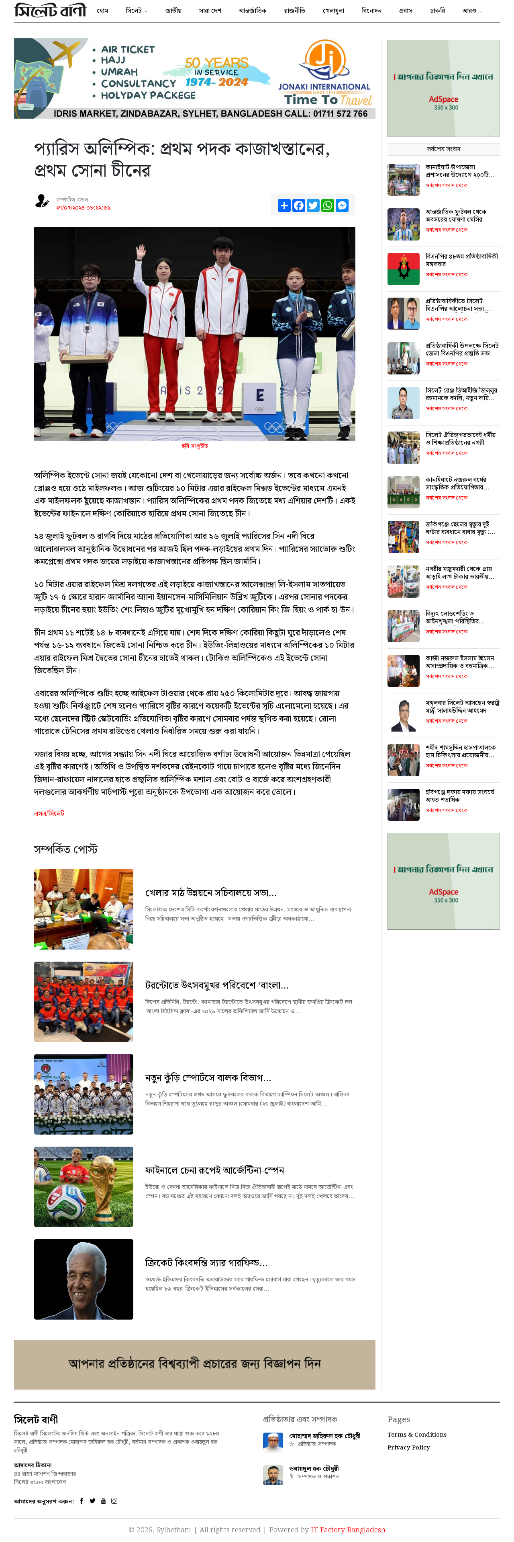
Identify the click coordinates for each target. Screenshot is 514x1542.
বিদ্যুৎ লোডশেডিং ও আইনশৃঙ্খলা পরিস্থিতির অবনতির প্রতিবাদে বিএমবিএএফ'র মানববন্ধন (456, 625)
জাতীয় (173, 11)
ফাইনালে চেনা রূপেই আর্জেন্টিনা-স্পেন (214, 1170)
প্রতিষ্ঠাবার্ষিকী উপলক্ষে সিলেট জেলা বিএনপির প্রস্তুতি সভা (462, 350)
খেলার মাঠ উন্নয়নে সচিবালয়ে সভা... (211, 893)
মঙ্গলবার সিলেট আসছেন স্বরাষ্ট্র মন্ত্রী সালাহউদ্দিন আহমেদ (463, 707)
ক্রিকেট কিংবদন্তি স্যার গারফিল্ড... (206, 1263)
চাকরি (437, 11)
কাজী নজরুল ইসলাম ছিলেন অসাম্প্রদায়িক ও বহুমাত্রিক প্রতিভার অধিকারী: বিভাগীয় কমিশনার (460, 670)
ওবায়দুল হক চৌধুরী (314, 1469)
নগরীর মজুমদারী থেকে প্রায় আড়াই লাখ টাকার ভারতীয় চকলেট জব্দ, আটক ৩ (459, 577)
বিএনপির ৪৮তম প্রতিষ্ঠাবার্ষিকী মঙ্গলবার (462, 260)
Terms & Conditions (417, 1435)
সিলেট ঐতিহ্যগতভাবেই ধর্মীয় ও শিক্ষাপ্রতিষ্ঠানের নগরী (461, 439)
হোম (102, 11)
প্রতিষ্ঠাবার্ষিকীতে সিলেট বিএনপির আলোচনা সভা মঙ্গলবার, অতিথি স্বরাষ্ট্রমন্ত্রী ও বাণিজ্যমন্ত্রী (461, 313)
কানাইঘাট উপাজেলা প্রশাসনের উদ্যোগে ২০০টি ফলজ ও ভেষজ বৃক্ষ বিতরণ (459, 175)
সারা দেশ (210, 11)
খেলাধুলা (333, 11)
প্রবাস (405, 11)
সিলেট (134, 11)
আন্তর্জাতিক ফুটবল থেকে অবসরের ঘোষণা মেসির (456, 216)
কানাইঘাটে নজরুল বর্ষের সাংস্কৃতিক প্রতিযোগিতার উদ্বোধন (456, 487)
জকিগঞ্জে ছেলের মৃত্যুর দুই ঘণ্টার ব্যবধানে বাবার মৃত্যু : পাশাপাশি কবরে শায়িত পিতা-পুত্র (461, 536)
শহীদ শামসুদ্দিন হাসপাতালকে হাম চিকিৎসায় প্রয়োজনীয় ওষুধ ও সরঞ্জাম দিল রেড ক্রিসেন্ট (461, 759)
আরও (469, 11)
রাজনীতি (294, 11)
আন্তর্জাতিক (253, 11)
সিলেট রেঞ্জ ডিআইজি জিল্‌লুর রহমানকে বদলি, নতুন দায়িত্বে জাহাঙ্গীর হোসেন (461, 398)
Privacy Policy (409, 1448)
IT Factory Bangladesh (348, 1530)
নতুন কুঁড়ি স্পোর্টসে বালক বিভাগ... (208, 1078)
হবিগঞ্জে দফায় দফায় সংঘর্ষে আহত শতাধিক (460, 796)
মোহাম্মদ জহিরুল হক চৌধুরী (325, 1436)
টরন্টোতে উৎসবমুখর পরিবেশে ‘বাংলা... (217, 985)
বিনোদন (371, 11)
